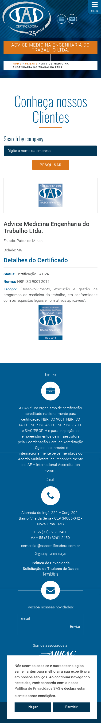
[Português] (72, 19)
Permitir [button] (71, 707)
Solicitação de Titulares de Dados (50, 568)
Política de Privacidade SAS (37, 688)
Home (17, 63)
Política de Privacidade (51, 563)
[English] (61, 19)
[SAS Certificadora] (26, 19)
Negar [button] (33, 707)
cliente (31, 63)
